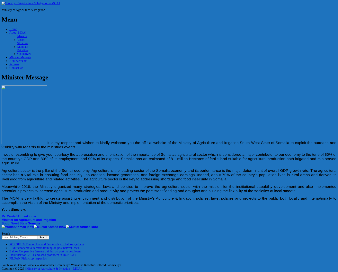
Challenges (24, 53)
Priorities (22, 50)
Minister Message (20, 57)
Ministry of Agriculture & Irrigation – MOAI (54, 268)
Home (13, 29)
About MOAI (17, 32)
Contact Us (16, 67)
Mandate (22, 46)
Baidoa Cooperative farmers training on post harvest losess (45, 251)
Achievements (18, 60)
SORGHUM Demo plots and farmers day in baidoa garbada (46, 244)
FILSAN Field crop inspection (28, 258)
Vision (21, 39)
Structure (22, 43)
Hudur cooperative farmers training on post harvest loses (44, 247)
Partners (14, 64)
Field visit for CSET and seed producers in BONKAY (42, 255)
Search (6, 233)
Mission (22, 36)
